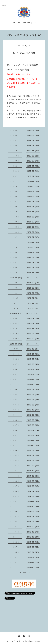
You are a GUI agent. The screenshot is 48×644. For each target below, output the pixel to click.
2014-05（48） (15, 491)
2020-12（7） (16, 303)
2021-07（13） (33, 283)
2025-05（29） (33, 166)
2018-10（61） (33, 354)
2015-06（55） (33, 456)
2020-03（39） (33, 318)
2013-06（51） (33, 516)
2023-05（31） (33, 227)
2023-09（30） (33, 217)
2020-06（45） (15, 318)
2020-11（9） (33, 303)
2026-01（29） (33, 145)
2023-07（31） (33, 222)
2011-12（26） (33, 562)
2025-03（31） (33, 171)
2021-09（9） (33, 278)
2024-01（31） (33, 207)
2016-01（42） (15, 440)
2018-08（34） (33, 359)
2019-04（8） (33, 344)
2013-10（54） (33, 506)
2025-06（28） (15, 166)
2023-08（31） (15, 222)
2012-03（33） (15, 557)
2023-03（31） (33, 232)
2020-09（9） (33, 308)
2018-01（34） (15, 379)
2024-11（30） (33, 181)
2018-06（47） (33, 364)
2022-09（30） (33, 247)
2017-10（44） (33, 384)
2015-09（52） (15, 450)
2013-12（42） (33, 501)
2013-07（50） (15, 516)
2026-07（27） (33, 130)
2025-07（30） (33, 161)
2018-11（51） (15, 354)
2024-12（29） (15, 181)
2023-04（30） (15, 232)
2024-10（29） (15, 186)
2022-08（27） (15, 252)
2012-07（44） (15, 547)
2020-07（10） (32, 313)
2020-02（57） (15, 323)
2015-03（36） (15, 466)
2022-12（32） (15, 242)
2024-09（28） (33, 186)
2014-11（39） (15, 476)
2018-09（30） (15, 359)
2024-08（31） (15, 191)
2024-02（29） (15, 207)
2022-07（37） (33, 252)
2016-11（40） (15, 415)
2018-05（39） (15, 369)
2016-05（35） (15, 430)
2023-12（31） (15, 212)
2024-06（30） (15, 196)
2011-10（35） (33, 567)
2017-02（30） (33, 405)
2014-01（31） (15, 501)
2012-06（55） (33, 547)
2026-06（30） (15, 135)
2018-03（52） (15, 374)
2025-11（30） (33, 151)
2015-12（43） (33, 440)
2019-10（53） (15, 333)
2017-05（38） (15, 400)
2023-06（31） (15, 227)
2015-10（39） (33, 445)
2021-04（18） (15, 293)
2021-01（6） (33, 298)
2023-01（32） (33, 237)
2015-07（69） (15, 456)
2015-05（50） (15, 461)
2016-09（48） (15, 420)
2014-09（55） (15, 481)
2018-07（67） (15, 364)
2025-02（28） (15, 176)
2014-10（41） (33, 476)
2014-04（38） (33, 491)
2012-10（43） (33, 537)
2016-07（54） (15, 425)
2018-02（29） (33, 374)
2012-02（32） (33, 557)
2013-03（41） (15, 527)
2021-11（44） (33, 273)
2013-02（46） (33, 527)
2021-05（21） (33, 288)
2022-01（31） (33, 268)
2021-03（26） (33, 293)
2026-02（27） (15, 145)
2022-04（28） (15, 262)
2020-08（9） (16, 313)
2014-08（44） (33, 481)
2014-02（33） (33, 496)
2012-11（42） (15, 537)
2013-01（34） (15, 532)
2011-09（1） (25, 572)
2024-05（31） (33, 196)
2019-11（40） (33, 328)
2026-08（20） (15, 130)
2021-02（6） (16, 298)
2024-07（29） (33, 191)
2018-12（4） (33, 349)
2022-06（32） (15, 257)
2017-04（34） (33, 400)
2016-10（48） (33, 415)
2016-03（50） (15, 435)
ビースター (17, 641)
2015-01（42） (15, 471)
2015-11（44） (15, 445)
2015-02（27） (33, 466)
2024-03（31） (33, 201)
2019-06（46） (16, 344)
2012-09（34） (15, 542)
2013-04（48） (33, 521)
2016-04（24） (33, 430)
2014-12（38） (33, 471)
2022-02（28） (15, 268)
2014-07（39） (15, 486)
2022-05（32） (33, 257)
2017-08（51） (33, 389)
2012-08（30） (33, 542)
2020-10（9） (16, 308)
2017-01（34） (15, 410)
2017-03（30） (15, 405)
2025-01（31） (33, 176)
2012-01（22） (15, 562)
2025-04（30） (15, 171)
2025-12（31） (15, 151)
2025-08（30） (15, 161)
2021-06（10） (15, 288)
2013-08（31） (33, 511)
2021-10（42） (16, 278)
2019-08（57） (15, 339)
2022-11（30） (33, 242)
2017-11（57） (15, 384)
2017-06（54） (33, 395)
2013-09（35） (15, 511)
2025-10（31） (15, 156)
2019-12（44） (15, 328)
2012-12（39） (33, 532)
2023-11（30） (33, 212)
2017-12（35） (33, 379)
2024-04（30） (15, 201)
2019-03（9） (16, 349)
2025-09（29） (33, 156)
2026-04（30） (15, 140)
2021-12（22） (15, 273)
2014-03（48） (15, 496)
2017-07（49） (15, 395)
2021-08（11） (15, 283)
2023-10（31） (15, 217)
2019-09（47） (33, 333)
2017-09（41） (15, 389)
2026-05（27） (33, 135)
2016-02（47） (33, 435)
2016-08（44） (33, 420)
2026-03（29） (33, 140)
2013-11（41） (15, 506)
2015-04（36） (33, 461)
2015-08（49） (33, 450)
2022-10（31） (15, 247)
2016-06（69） (33, 425)
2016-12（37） (33, 410)
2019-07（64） (33, 339)
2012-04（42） (33, 552)
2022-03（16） (33, 262)
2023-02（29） (15, 237)
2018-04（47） (33, 369)
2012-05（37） (15, 552)
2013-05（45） (15, 521)
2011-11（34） (15, 567)
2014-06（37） (33, 486)
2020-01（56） (33, 323)
